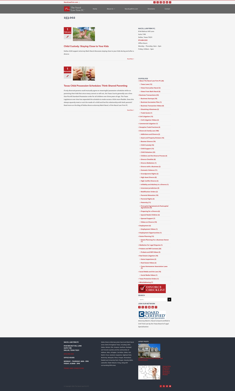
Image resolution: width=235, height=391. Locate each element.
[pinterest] (170, 2)
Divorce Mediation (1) (148, 163)
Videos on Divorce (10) (149, 222)
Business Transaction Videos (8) (152, 106)
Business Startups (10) (149, 98)
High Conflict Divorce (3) (149, 181)
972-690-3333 (142, 40)
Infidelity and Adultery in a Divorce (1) (155, 184)
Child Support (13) (147, 148)
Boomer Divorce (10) (148, 141)
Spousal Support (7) (148, 218)
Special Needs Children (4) (150, 215)
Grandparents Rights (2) (149, 174)
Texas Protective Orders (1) (149, 279)
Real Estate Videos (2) (148, 263)
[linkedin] (167, 2)
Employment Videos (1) (149, 229)
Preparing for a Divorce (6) (150, 211)
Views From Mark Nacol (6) (150, 91)
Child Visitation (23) (148, 152)
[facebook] (154, 2)
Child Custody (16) (147, 145)
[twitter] (158, 2)
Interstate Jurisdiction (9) (150, 188)
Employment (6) (145, 225)
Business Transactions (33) (149, 95)
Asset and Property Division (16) (152, 138)
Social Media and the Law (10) (150, 271)
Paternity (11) (146, 202)
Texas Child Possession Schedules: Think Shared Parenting (95, 85)
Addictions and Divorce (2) (150, 134)
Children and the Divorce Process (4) (154, 156)
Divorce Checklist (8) (148, 159)
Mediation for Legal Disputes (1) (150, 245)
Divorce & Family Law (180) (149, 131)
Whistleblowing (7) (146, 282)
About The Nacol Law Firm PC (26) (151, 81)
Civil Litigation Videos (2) (150, 120)
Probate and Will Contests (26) (150, 248)
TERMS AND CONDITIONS (74, 368)
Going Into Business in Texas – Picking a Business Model (167, 370)
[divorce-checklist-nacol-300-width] (152, 285)
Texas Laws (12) (146, 84)
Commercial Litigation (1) (148, 123)
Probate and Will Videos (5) (150, 252)
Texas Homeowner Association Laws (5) (154, 267)
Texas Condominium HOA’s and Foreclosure (150, 359)
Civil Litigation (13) (146, 116)
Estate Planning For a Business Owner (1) (155, 240)
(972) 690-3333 (69, 354)
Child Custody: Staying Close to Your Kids (86, 46)
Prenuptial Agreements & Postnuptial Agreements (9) (154, 207)
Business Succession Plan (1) (151, 102)
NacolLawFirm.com (71, 2)
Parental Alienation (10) (149, 195)
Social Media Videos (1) (149, 275)
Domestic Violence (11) (149, 170)
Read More (130, 59)
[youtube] (164, 2)
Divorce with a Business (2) (150, 166)
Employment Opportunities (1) (150, 233)
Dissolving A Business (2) (150, 109)
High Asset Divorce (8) (149, 177)
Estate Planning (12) (146, 236)
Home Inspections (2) (148, 259)
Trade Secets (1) (146, 113)
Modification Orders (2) (149, 192)
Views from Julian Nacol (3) (150, 88)
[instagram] (161, 2)
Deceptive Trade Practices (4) (149, 127)
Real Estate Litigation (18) (148, 256)
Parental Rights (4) (147, 199)
